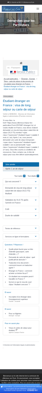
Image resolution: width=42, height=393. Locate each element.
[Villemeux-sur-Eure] (14, 9)
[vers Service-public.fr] (22, 73)
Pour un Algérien (15, 314)
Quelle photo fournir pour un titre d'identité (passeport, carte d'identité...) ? (21, 251)
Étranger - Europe (28, 79)
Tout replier (18, 176)
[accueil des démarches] (21, 63)
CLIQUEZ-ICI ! (32, 390)
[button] (21, 181)
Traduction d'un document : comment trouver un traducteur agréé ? (20, 265)
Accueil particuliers (11, 79)
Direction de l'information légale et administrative (19, 345)
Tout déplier (32, 176)
